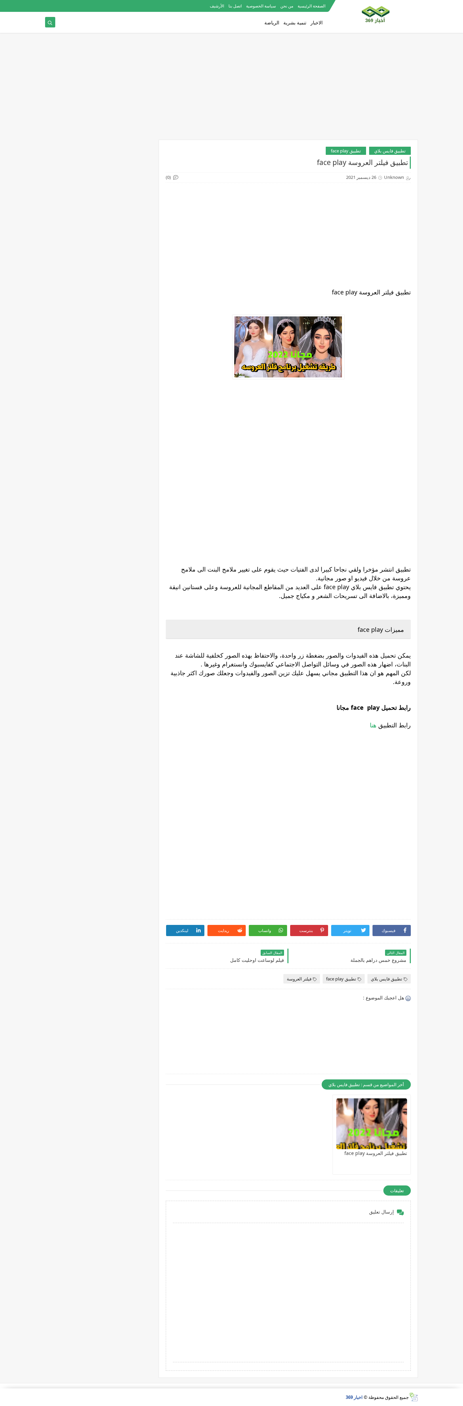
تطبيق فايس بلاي (390, 151)
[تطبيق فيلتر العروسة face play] (371, 1123)
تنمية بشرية (294, 22)
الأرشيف (217, 6)
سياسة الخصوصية (261, 6)
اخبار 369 (354, 1397)
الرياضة (271, 22)
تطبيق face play (346, 151)
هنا (373, 725)
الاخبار (316, 22)
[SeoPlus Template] (413, 1397)
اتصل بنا (235, 6)
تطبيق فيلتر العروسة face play (375, 1153)
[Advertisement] (259, 47)
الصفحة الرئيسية (311, 6)
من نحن (286, 6)
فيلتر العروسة (299, 979)
